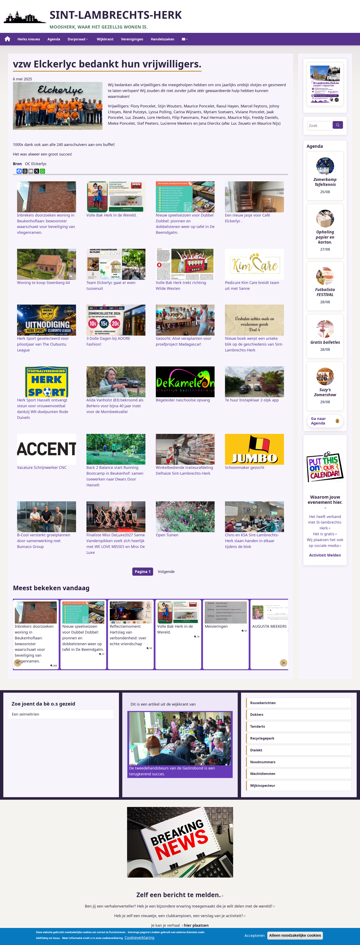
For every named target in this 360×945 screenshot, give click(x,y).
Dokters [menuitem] (256, 714)
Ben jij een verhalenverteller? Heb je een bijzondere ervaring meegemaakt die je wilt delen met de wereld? (178, 906)
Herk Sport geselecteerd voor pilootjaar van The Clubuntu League (43, 344)
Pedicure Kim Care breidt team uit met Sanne (252, 285)
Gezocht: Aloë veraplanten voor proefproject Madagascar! (183, 341)
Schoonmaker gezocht (244, 467)
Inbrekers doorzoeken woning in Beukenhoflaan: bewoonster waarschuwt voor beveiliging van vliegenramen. (46, 224)
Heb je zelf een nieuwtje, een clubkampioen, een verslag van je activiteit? (178, 915)
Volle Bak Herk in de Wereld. (111, 215)
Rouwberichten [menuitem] (263, 703)
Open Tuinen (167, 534)
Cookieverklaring (139, 937)
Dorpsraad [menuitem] (76, 39)
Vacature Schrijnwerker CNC (41, 467)
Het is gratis (323, 533)
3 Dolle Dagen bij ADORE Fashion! (108, 341)
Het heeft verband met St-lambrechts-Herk (325, 522)
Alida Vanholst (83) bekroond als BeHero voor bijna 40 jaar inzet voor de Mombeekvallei (115, 405)
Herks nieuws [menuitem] (29, 39)
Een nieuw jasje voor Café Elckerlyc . (247, 218)
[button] (57, 106)
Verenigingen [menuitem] (132, 39)
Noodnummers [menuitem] (262, 762)
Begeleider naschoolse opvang (183, 399)
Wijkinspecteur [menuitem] (262, 785)
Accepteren (255, 935)
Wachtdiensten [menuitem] (262, 773)
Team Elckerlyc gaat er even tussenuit (110, 285)
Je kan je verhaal (166, 925)
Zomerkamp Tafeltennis (325, 182)
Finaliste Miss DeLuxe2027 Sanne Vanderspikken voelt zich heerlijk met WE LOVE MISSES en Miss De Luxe (115, 543)
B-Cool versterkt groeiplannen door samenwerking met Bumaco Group (43, 540)
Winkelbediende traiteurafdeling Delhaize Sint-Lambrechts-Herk (184, 470)
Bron (17, 163)
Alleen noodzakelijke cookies (295, 935)
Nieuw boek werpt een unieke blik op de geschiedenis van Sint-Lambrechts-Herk (254, 344)
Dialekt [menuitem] (256, 750)
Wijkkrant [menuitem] (105, 39)
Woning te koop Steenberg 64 (43, 282)
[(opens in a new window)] (325, 466)
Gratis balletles (325, 342)
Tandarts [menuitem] (257, 726)
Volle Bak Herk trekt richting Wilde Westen (181, 285)
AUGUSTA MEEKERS (269, 626)
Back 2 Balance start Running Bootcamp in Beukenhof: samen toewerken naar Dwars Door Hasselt (114, 476)
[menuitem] (7, 39)
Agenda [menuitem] (54, 39)
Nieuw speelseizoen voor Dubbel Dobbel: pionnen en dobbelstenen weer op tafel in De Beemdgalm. (185, 224)
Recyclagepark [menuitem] (262, 738)
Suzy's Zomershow (325, 392)
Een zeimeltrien (25, 714)
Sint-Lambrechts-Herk (116, 14)
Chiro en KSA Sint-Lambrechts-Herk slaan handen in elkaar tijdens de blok (252, 540)
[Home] (25, 15)
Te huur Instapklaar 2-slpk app (252, 399)
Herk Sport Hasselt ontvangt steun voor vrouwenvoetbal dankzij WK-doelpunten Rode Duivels (42, 408)
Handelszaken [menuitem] (162, 39)
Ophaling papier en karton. (325, 237)
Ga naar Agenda (318, 421)
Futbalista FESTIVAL (325, 292)
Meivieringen (216, 626)
